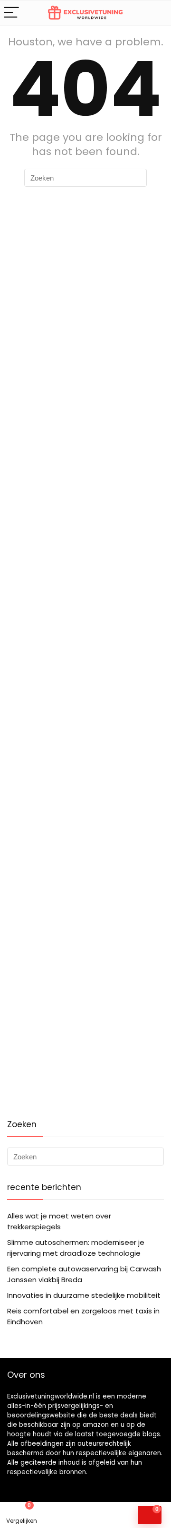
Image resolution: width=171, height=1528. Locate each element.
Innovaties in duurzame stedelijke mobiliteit (84, 1295)
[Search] (156, 13)
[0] (149, 1515)
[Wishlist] (64, 1515)
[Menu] (11, 13)
